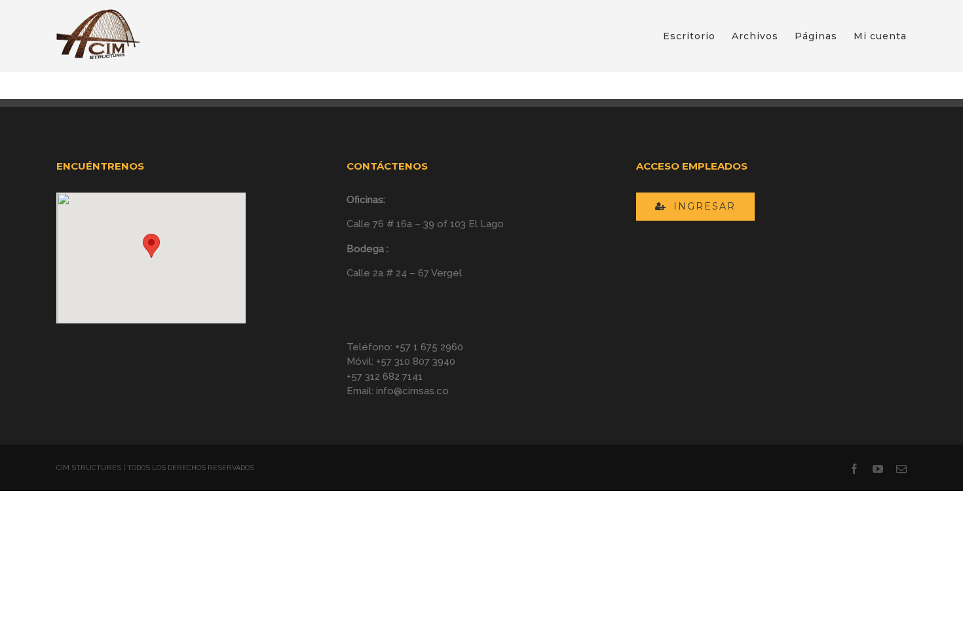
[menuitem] (697, 36)
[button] (151, 246)
